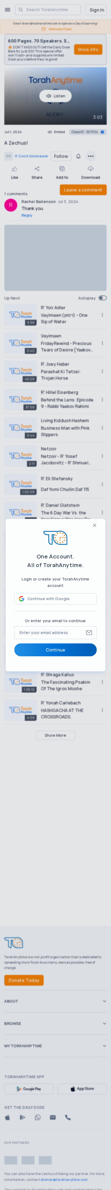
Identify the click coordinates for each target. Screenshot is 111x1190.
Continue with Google (48, 598)
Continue (55, 650)
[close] (94, 525)
